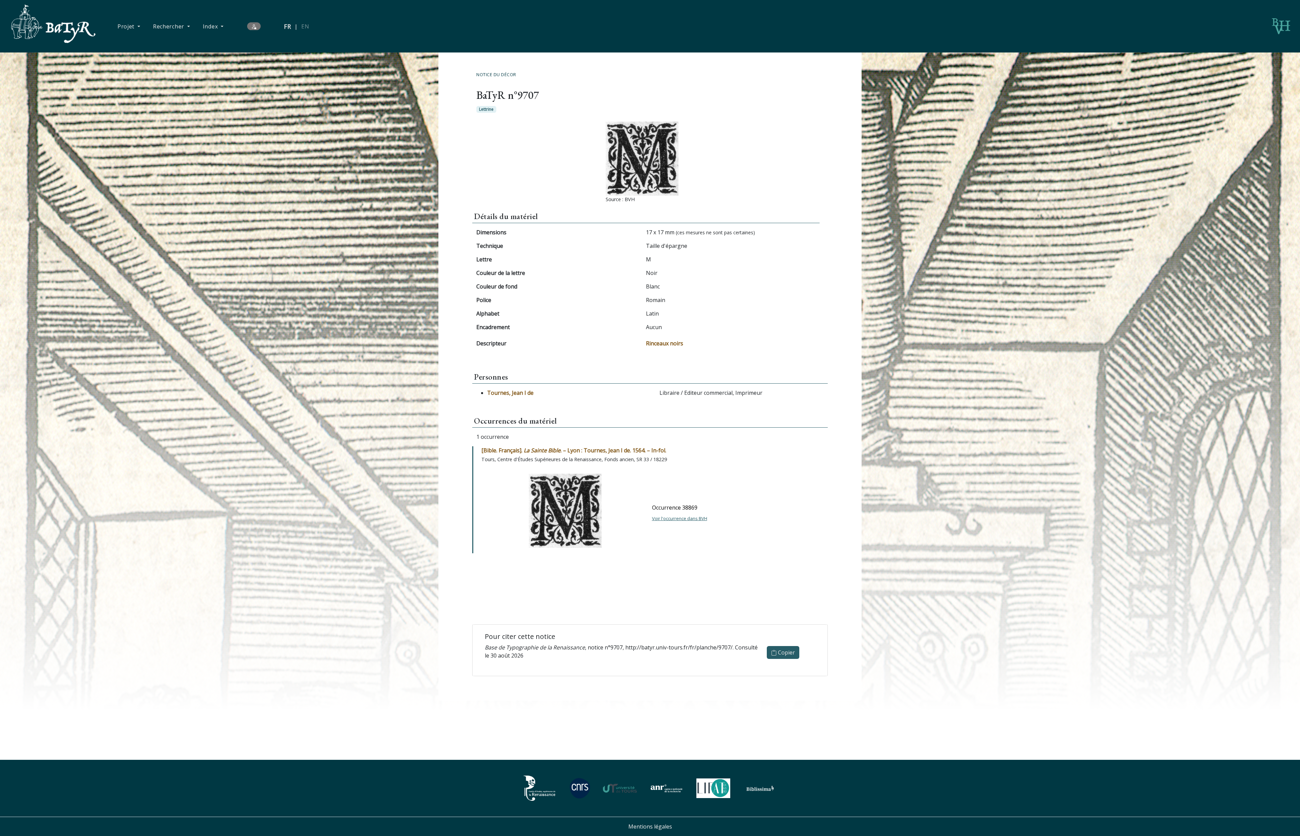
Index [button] (211, 26)
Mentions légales (650, 826)
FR (287, 26)
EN (305, 26)
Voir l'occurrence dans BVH (679, 518)
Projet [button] (126, 26)
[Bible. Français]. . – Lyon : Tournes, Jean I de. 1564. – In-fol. (573, 450)
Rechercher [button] (169, 26)
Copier (786, 652)
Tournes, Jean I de (510, 392)
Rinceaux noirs (664, 343)
